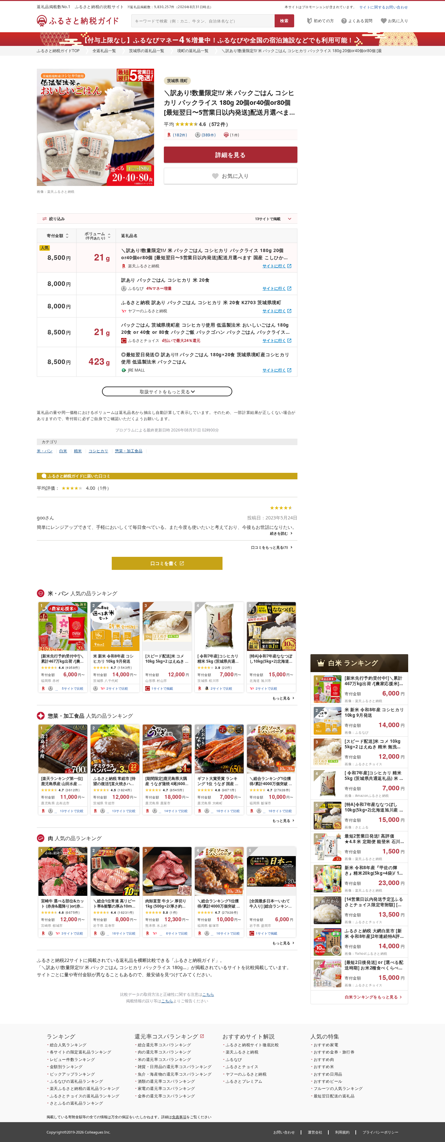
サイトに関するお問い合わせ (383, 7)
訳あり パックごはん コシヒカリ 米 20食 (165, 280)
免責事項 (179, 1116)
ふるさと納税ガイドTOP (58, 50)
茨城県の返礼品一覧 (146, 50)
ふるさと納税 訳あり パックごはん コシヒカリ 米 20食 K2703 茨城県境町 (201, 302)
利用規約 (342, 1132)
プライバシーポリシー (380, 1132)
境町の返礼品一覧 (192, 50)
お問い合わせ (284, 1132)
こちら (208, 994)
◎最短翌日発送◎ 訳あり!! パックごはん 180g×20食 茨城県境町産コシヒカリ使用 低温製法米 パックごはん (205, 358)
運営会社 (315, 1132)
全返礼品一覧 (104, 50)
